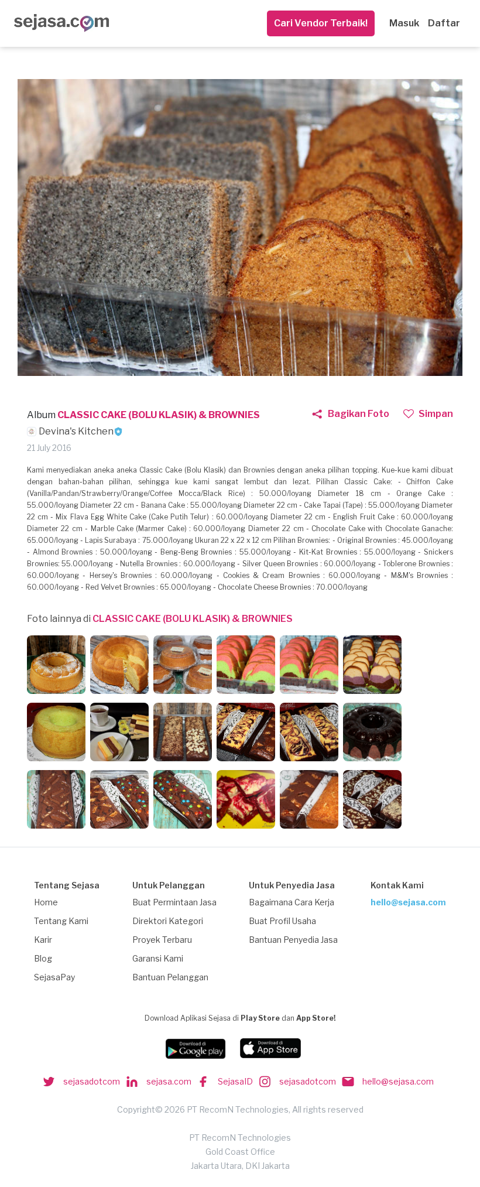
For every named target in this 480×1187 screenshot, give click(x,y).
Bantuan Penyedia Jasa (293, 940)
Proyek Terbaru (162, 940)
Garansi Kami (157, 958)
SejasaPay (54, 977)
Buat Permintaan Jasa (174, 902)
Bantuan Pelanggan (170, 977)
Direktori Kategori (167, 921)
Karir (43, 940)
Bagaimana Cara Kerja (291, 902)
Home (46, 902)
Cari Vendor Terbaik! (321, 23)
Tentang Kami (61, 921)
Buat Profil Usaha (282, 921)
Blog (43, 958)
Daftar (444, 23)
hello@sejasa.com (408, 902)
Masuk (404, 23)
